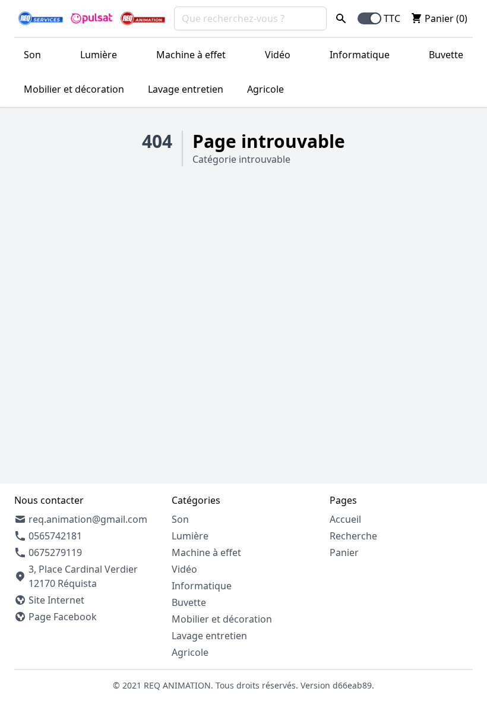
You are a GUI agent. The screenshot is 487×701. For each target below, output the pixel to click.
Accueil (345, 519)
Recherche (353, 535)
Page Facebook (63, 616)
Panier (344, 552)
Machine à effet (191, 54)
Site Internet (56, 600)
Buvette (446, 54)
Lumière (98, 54)
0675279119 (55, 552)
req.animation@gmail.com (88, 519)
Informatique (360, 54)
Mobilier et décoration (74, 89)
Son (32, 54)
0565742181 (55, 535)
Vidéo (277, 54)
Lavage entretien (185, 89)
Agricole (265, 89)
